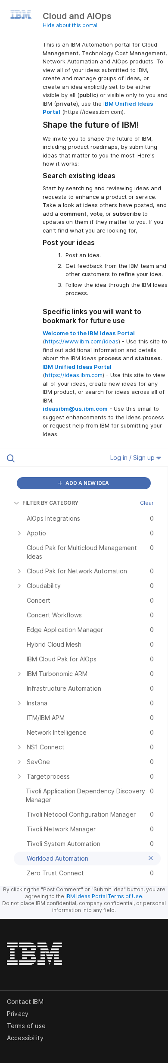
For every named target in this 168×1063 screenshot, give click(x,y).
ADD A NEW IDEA (86, 483)
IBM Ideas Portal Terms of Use (103, 896)
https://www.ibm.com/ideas (81, 341)
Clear (147, 503)
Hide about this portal (70, 25)
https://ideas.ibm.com (74, 374)
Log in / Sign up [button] (133, 457)
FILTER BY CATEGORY (50, 503)
